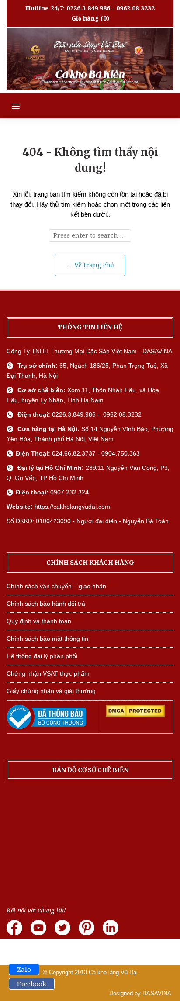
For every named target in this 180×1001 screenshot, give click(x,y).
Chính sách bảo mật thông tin (47, 638)
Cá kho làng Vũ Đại (113, 972)
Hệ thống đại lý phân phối (42, 655)
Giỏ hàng (85, 18)
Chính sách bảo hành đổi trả (46, 603)
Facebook (31, 984)
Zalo (24, 969)
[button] (10, 105)
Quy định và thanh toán (39, 621)
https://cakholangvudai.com (72, 506)
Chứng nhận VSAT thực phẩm (48, 673)
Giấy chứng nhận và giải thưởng (51, 690)
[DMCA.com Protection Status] (135, 714)
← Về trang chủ (90, 265)
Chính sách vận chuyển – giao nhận (56, 586)
